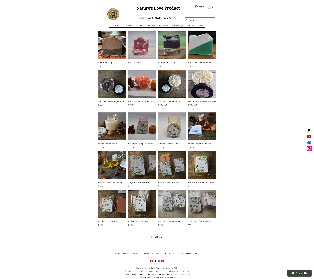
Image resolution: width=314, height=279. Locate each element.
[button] (212, 6)
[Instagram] (309, 148)
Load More (157, 237)
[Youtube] (309, 136)
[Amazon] (309, 130)
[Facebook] (309, 142)
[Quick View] (112, 45)
